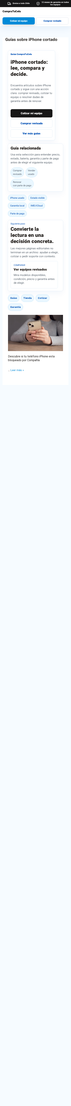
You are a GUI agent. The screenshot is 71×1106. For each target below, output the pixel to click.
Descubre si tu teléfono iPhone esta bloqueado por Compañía (31, 358)
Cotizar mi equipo (18, 21)
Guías (13, 298)
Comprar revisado (52, 21)
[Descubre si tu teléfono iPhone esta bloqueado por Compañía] (35, 333)
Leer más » (17, 370)
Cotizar (42, 298)
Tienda (27, 298)
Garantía (15, 307)
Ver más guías (31, 133)
